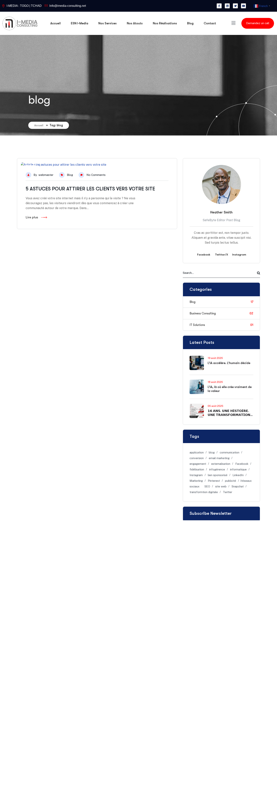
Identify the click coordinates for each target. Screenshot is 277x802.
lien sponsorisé (217, 475)
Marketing (196, 480)
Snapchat (238, 486)
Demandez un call (257, 23)
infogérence (217, 469)
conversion (197, 458)
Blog (70, 174)
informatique (238, 469)
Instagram (196, 475)
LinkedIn (238, 475)
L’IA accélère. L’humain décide (229, 363)
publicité (230, 480)
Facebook (241, 463)
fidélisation (197, 469)
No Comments (96, 174)
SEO (207, 486)
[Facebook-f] (219, 5)
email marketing (219, 458)
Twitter (227, 492)
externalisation (220, 463)
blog (212, 452)
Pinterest (214, 480)
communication (229, 452)
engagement (198, 463)
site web (220, 486)
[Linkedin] (227, 5)
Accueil (38, 125)
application (197, 452)
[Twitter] (235, 5)
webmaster (45, 174)
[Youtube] (243, 5)
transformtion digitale (204, 492)
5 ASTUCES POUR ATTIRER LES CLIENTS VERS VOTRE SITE (90, 189)
